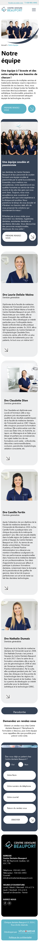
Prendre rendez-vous (12, 108)
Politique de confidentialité (20, 937)
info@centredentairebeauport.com (18, 877)
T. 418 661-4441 (31, 2)
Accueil (4, 45)
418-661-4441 (19, 870)
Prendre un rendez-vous (15, 3)
